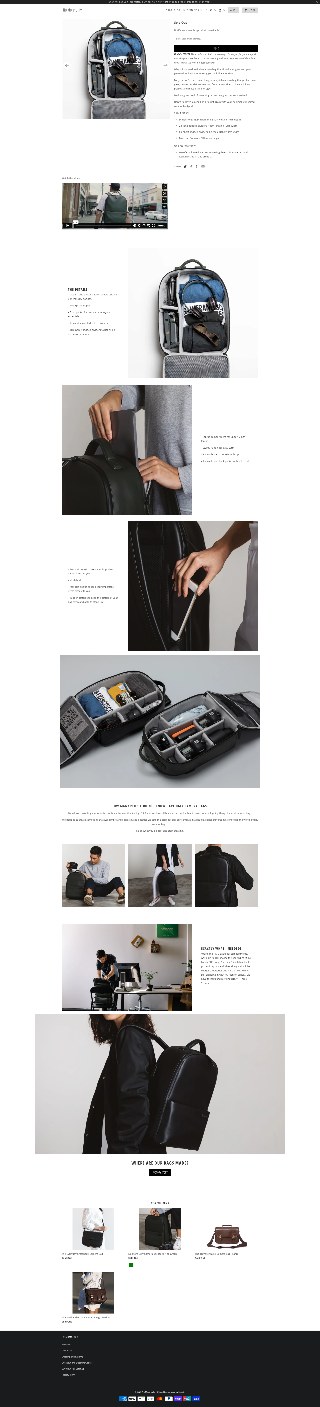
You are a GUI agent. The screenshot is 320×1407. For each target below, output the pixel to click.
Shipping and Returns (72, 1356)
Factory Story (160, 1172)
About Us (66, 1344)
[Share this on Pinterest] (196, 166)
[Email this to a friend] (202, 166)
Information (192, 10)
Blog (177, 10)
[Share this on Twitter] (184, 166)
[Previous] (67, 65)
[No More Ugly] (72, 10)
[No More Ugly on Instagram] (215, 11)
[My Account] (220, 11)
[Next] (165, 65)
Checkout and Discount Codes (77, 1362)
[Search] (225, 11)
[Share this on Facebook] (190, 166)
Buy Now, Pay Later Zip (73, 1368)
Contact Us (67, 1350)
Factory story (68, 1374)
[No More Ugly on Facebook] (206, 11)
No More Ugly (148, 1392)
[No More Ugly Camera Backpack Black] (116, 65)
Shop (169, 10)
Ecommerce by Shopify (174, 1392)
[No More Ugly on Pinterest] (210, 11)
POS (158, 1392)
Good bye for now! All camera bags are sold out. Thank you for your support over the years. (160, 2)
